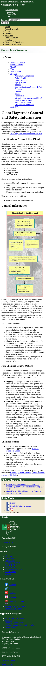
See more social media (13, 609)
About (7, 27)
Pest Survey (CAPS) (23, 102)
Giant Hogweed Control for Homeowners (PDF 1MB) (25, 488)
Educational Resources (14, 569)
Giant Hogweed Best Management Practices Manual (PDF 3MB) (23, 492)
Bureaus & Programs (13, 44)
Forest (7, 31)
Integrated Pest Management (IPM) (28, 98)
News (9, 16)
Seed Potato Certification (24, 105)
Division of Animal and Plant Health (17, 63)
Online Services (12, 10)
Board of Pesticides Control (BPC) (28, 87)
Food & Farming (11, 38)
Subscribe (10, 12)
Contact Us (11, 14)
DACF (12, 503)
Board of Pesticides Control (20, 506)
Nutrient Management (23, 100)
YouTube (12, 593)
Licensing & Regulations (14, 42)
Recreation (9, 35)
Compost (18, 89)
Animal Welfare (21, 80)
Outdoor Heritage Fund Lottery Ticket (19, 625)
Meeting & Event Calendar (15, 606)
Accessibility (10, 561)
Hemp (17, 94)
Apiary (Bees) (20, 82)
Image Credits (7, 542)
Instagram (12, 597)
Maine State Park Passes (14, 618)
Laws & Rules (15, 71)
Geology (8, 33)
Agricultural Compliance (24, 76)
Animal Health (20, 78)
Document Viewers (12, 563)
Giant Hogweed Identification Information (26, 134)
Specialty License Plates (14, 623)
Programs (13, 74)
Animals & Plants (12, 29)
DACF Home (10, 572)
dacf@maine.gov (8, 660)
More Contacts (7, 664)
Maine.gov (9, 556)
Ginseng (18, 91)
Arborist (18, 85)
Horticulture (19, 96)
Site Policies (9, 558)
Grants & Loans (11, 567)
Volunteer (8, 621)
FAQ (12, 69)
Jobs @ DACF (11, 565)
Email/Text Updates (16, 601)
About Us (13, 67)
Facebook (12, 585)
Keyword (5, 20)
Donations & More (12, 627)
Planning (8, 40)
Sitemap (8, 574)
